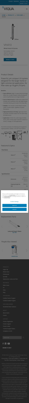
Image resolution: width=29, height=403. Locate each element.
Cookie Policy (12, 195)
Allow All (14, 209)
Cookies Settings (14, 201)
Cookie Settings (7, 196)
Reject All (14, 205)
